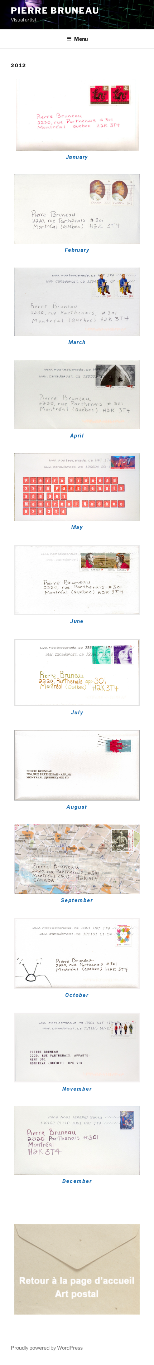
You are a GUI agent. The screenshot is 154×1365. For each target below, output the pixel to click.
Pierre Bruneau (55, 10)
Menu (81, 39)
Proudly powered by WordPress (47, 1348)
